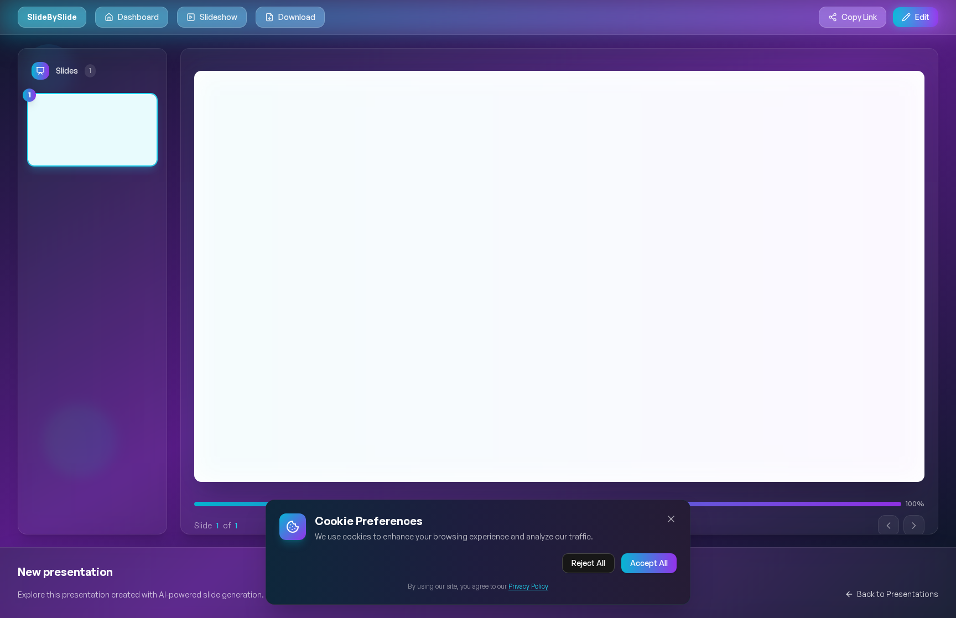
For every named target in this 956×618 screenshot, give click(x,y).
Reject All (588, 563)
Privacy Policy (528, 586)
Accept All (649, 563)
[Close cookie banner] (671, 519)
